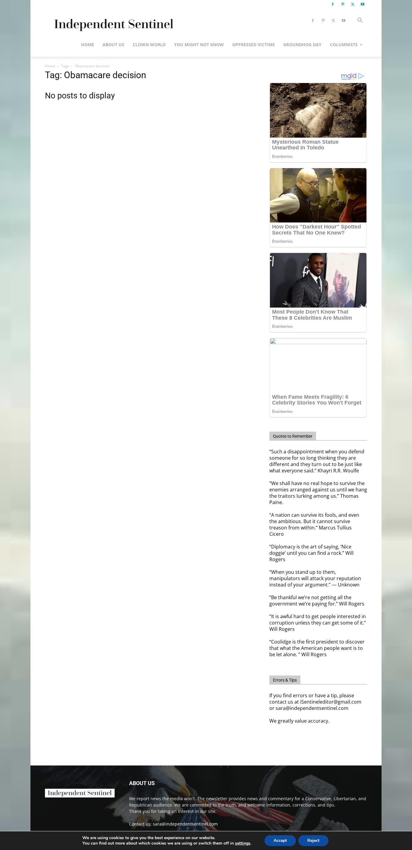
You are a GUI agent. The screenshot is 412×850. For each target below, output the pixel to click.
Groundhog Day (302, 44)
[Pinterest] (342, 4)
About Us (113, 44)
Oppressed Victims (253, 44)
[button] (360, 21)
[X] (352, 4)
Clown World (149, 44)
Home (87, 44)
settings (242, 843)
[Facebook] (332, 4)
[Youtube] (362, 4)
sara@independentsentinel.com (185, 824)
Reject (313, 840)
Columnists (344, 44)
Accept (280, 840)
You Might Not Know (199, 44)
